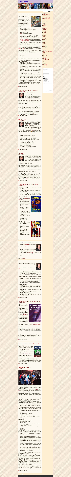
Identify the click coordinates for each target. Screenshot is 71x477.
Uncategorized (23, 87)
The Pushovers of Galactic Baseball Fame (25, 40)
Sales (43, 56)
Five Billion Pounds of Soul (26, 353)
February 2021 (45, 30)
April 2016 (44, 42)
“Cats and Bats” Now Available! (46, 17)
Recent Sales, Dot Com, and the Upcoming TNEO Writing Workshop (28, 344)
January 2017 (44, 38)
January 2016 (44, 44)
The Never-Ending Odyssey (28, 358)
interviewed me (21, 264)
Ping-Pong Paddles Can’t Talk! (46, 14)
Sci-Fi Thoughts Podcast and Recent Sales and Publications (29, 241)
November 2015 (45, 46)
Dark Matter (25, 38)
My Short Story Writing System (46, 15)
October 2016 (44, 40)
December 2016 (45, 39)
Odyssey (44, 54)
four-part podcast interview (26, 244)
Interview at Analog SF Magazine (24, 260)
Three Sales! (20, 153)
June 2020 (44, 32)
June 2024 (44, 27)
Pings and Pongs (26, 198)
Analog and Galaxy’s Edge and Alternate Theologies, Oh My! (29, 301)
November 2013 (45, 47)
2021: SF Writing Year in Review (24, 14)
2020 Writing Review (22, 119)
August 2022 (44, 29)
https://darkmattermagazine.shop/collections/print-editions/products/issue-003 (27, 109)
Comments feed (45, 64)
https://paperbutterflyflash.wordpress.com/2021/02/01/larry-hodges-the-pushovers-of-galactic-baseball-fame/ (33, 98)
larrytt (23, 15)
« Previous (19, 474)
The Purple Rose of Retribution (23, 37)
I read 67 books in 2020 (27, 124)
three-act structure (29, 432)
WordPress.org (45, 65)
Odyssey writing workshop (25, 328)
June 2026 (44, 24)
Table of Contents (21, 307)
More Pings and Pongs (45, 53)
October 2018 (44, 34)
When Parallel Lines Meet (46, 59)
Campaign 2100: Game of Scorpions (47, 51)
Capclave (44, 52)
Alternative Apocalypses (30, 252)
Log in (44, 62)
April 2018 (44, 36)
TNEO (23, 48)
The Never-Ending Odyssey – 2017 (24, 367)
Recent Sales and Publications (46, 18)
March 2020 (44, 33)
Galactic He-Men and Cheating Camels (24, 39)
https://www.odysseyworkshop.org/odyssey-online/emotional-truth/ (26, 113)
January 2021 (44, 31)
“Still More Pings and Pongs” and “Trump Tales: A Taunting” (28, 184)
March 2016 (44, 43)
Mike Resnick (25, 178)
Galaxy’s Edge (25, 314)
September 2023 (45, 28)
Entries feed (44, 63)
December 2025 (45, 26)
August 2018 (44, 35)
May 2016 (44, 41)
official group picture (30, 389)
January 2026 (44, 25)
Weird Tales (44, 58)
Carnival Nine (33, 130)
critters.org (19, 48)
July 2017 (44, 37)
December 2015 (45, 45)
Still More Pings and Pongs (23, 189)
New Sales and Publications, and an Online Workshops (28, 90)
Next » (26, 474)
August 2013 (44, 48)
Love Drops (21, 33)
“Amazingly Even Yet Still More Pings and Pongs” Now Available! (48, 16)
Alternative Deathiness (29, 34)
